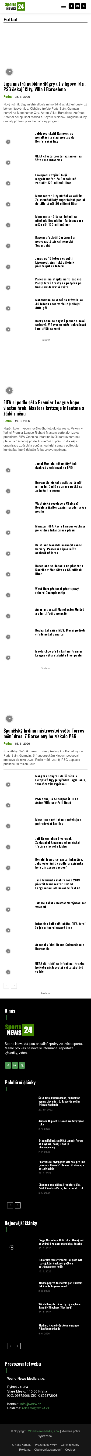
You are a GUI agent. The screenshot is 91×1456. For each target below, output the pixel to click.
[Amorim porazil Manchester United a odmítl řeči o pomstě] (18, 612)
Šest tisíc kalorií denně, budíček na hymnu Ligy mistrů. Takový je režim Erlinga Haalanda (59, 1101)
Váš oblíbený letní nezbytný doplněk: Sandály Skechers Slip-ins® (59, 1305)
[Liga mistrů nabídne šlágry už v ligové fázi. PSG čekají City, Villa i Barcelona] (46, 52)
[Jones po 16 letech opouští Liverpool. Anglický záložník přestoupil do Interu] (18, 263)
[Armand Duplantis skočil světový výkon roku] (21, 1124)
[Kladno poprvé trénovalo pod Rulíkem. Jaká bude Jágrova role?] (21, 1286)
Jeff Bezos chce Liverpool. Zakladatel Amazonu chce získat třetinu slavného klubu (57, 842)
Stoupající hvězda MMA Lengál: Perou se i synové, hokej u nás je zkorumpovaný (60, 1143)
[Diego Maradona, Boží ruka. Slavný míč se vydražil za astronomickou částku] (21, 1244)
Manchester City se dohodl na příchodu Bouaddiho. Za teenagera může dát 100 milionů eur (59, 220)
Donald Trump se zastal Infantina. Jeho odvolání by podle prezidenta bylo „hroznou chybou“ (59, 863)
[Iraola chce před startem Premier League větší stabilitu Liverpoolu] (18, 654)
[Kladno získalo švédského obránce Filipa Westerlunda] (21, 1329)
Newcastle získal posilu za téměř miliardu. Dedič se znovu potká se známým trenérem (58, 486)
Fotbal (8, 96)
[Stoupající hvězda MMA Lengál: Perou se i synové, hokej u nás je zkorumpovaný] (21, 1146)
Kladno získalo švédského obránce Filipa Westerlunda (58, 1326)
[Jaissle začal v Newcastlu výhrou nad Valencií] (18, 906)
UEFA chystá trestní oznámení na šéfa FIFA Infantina (58, 158)
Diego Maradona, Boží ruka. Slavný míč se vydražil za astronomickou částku (61, 1241)
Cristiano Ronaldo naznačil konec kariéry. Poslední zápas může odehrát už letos (58, 548)
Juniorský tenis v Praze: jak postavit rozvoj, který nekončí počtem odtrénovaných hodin (60, 1263)
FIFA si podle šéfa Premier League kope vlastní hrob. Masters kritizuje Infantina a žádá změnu (44, 408)
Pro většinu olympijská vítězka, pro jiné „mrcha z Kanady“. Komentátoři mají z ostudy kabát (61, 1165)
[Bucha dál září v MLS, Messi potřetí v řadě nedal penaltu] (18, 633)
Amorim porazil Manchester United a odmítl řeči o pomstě (59, 611)
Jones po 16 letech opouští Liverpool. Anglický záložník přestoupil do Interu (54, 262)
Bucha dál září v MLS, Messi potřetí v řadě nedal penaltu (60, 632)
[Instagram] (77, 6)
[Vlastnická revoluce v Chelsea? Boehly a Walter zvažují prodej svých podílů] (18, 508)
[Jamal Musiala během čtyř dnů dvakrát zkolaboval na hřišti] (18, 467)
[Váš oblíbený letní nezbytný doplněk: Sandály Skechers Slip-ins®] (21, 1307)
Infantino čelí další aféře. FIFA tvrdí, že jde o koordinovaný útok (60, 925)
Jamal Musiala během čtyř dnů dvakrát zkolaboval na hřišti (56, 465)
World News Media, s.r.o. (44, 1431)
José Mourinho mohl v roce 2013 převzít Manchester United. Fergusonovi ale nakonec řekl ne (57, 883)
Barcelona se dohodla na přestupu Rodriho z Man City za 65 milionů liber (59, 569)
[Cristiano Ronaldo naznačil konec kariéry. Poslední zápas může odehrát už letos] (18, 550)
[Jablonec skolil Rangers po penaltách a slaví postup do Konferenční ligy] (18, 138)
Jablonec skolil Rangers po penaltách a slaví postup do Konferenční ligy (54, 137)
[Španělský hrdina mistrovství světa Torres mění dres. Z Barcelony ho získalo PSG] (46, 699)
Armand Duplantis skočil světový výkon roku (61, 1122)
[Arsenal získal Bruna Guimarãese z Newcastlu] (18, 948)
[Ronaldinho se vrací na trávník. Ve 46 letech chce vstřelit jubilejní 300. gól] (18, 305)
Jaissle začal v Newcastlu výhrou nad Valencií (60, 904)
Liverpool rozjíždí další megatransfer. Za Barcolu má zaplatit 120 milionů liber (55, 178)
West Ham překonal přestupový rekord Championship (57, 590)
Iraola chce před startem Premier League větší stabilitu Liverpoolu (59, 653)
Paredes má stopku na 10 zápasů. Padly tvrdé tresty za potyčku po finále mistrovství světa (58, 282)
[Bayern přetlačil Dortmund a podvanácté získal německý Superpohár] (18, 242)
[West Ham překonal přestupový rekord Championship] (18, 592)
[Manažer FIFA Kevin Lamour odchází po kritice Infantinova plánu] (18, 529)
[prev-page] (6, 986)
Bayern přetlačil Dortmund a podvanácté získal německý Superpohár (55, 241)
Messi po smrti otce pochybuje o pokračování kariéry (58, 821)
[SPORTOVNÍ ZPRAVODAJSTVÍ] (15, 6)
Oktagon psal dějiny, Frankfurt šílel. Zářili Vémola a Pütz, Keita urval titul (60, 1186)
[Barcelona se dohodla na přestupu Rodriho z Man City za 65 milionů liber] (18, 571)
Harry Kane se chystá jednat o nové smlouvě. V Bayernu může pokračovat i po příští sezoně (60, 324)
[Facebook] (71, 6)
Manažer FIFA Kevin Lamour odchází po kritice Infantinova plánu (60, 528)
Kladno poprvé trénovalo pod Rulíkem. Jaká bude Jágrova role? (60, 1284)
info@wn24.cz (30, 1403)
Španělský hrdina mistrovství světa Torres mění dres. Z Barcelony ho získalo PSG (44, 733)
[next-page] (14, 986)
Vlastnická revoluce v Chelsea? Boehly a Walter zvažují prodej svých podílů (60, 507)
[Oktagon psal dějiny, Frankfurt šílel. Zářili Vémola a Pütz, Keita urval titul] (21, 1188)
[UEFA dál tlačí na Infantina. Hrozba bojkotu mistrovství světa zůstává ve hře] (18, 968)
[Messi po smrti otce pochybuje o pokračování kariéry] (18, 823)
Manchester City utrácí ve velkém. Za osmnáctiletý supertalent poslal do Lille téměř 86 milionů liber (60, 199)
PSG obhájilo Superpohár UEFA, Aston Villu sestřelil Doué (57, 800)
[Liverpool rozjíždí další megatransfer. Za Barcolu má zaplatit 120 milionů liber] (18, 180)
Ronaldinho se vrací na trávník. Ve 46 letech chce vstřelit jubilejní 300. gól (59, 303)
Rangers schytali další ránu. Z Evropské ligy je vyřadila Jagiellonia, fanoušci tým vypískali (60, 779)
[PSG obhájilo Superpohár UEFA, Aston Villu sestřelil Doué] (18, 802)
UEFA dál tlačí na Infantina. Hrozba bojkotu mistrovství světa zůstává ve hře (59, 967)
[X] (83, 6)
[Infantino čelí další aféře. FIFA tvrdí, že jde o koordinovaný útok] (18, 927)
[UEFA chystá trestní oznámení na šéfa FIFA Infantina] (18, 159)
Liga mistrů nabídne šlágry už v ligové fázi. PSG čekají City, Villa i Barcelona (45, 86)
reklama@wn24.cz (35, 1408)
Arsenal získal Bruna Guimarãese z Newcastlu (59, 946)
